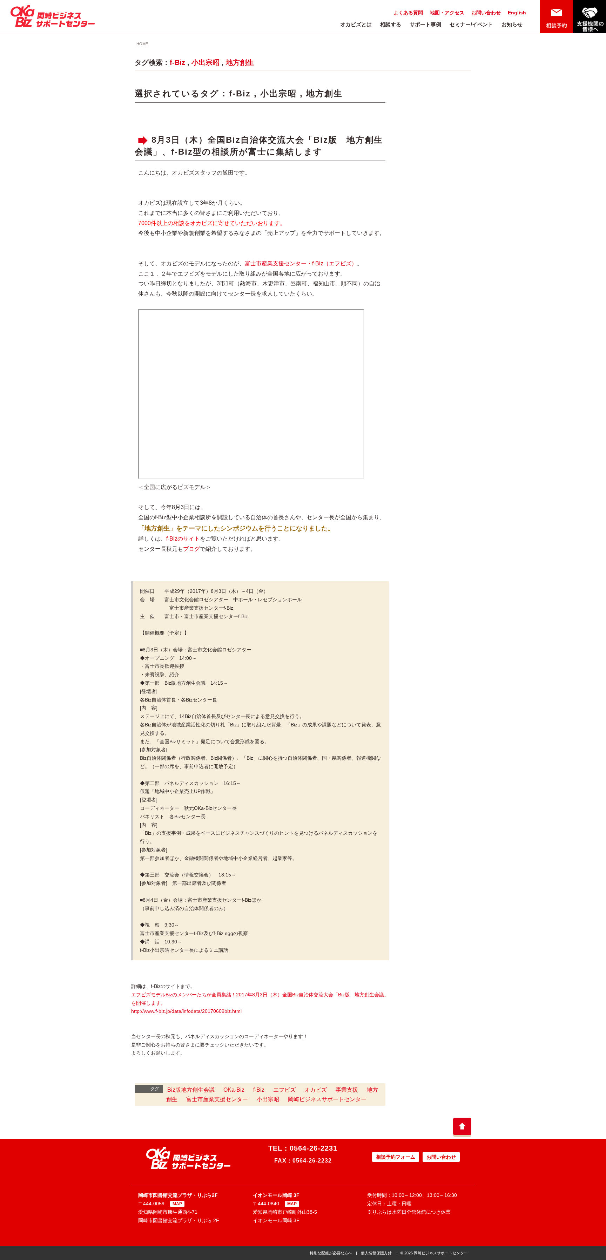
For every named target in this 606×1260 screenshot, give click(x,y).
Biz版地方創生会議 (191, 1090)
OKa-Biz (233, 1090)
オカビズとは (356, 24)
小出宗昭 (205, 62)
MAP (177, 1203)
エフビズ (284, 1090)
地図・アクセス (447, 12)
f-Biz (177, 62)
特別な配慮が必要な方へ (331, 1253)
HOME (142, 44)
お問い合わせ (486, 12)
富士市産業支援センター (217, 1099)
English (517, 12)
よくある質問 (408, 12)
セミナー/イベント (471, 24)
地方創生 (240, 62)
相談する (390, 24)
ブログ (191, 549)
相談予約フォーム (395, 1157)
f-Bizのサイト (183, 539)
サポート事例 (425, 24)
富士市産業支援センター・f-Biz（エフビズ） (301, 263)
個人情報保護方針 (376, 1253)
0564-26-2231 (313, 1148)
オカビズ (315, 1090)
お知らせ (512, 24)
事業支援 (347, 1090)
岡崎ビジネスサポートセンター (327, 1099)
